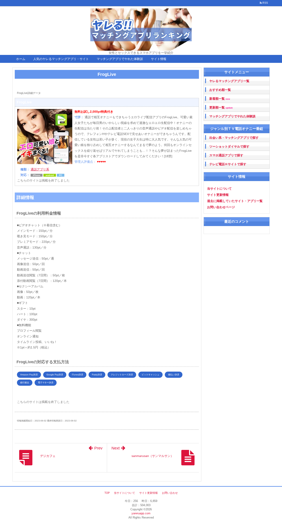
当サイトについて (219, 188)
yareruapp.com (141, 513)
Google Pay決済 (54, 374)
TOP (107, 492)
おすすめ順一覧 (220, 89)
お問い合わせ (170, 492)
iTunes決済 (77, 374)
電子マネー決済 (45, 382)
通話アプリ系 (40, 169)
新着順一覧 (219, 98)
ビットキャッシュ (150, 374)
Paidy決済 (97, 374)
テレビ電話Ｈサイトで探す (227, 164)
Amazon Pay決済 (29, 374)
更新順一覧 (221, 107)
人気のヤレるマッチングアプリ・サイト (61, 59)
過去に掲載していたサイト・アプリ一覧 (235, 201)
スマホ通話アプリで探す (226, 155)
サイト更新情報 (218, 194)
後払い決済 (173, 374)
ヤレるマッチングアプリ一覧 (229, 80)
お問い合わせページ (221, 207)
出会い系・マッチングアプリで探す (234, 137)
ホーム (20, 59)
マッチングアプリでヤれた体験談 (120, 59)
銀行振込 (24, 382)
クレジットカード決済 (122, 374)
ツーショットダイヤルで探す (229, 146)
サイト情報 (158, 59)
